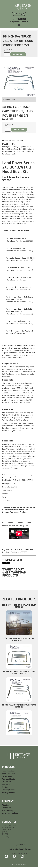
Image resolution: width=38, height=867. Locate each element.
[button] (19, 14)
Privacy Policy (7, 810)
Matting (5, 787)
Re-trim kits (7, 782)
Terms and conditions (10, 813)
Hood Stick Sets (8, 771)
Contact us (6, 808)
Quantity (8, 50)
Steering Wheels (8, 790)
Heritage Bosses (8, 793)
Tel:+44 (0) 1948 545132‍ (19, 844)
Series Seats (7, 776)
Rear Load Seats (8, 779)
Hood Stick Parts (8, 774)
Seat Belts (6, 784)
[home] (19, 6)
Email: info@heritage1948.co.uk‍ (19, 849)
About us (5, 805)
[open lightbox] (19, 80)
